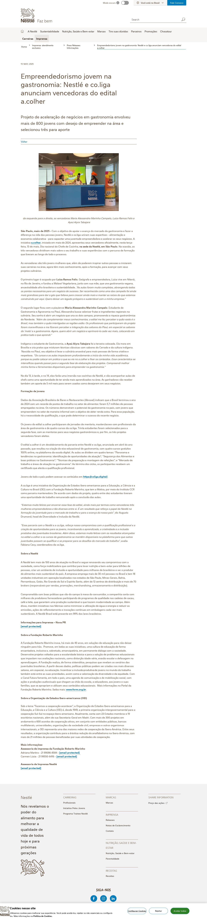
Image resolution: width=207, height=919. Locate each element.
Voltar (24, 141)
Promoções (151, 31)
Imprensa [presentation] (112, 814)
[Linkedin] (113, 898)
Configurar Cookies (137, 910)
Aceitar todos (180, 910)
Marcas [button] (101, 31)
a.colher (36, 242)
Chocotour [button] (166, 31)
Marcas (109, 802)
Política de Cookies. (42, 915)
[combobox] (154, 19)
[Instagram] (103, 898)
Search (183, 19)
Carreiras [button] (27, 38)
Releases (110, 820)
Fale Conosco (176, 2)
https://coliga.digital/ (95, 476)
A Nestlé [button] (32, 31)
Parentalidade (112, 858)
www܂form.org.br (76, 689)
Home (22, 31)
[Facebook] (93, 898)
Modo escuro (109, 2)
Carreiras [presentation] (69, 797)
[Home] (48, 16)
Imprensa (41, 38)
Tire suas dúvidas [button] (118, 31)
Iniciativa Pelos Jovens (74, 808)
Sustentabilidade (49, 31)
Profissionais (69, 802)
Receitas (110, 876)
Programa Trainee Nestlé (75, 813)
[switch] (125, 3)
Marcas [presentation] (111, 797)
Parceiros (136, 31)
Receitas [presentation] (111, 870)
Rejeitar (158, 910)
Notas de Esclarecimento (118, 825)
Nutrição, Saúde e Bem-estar (120, 853)
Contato (110, 830)
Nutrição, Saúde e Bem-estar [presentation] (121, 845)
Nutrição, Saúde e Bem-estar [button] (78, 31)
